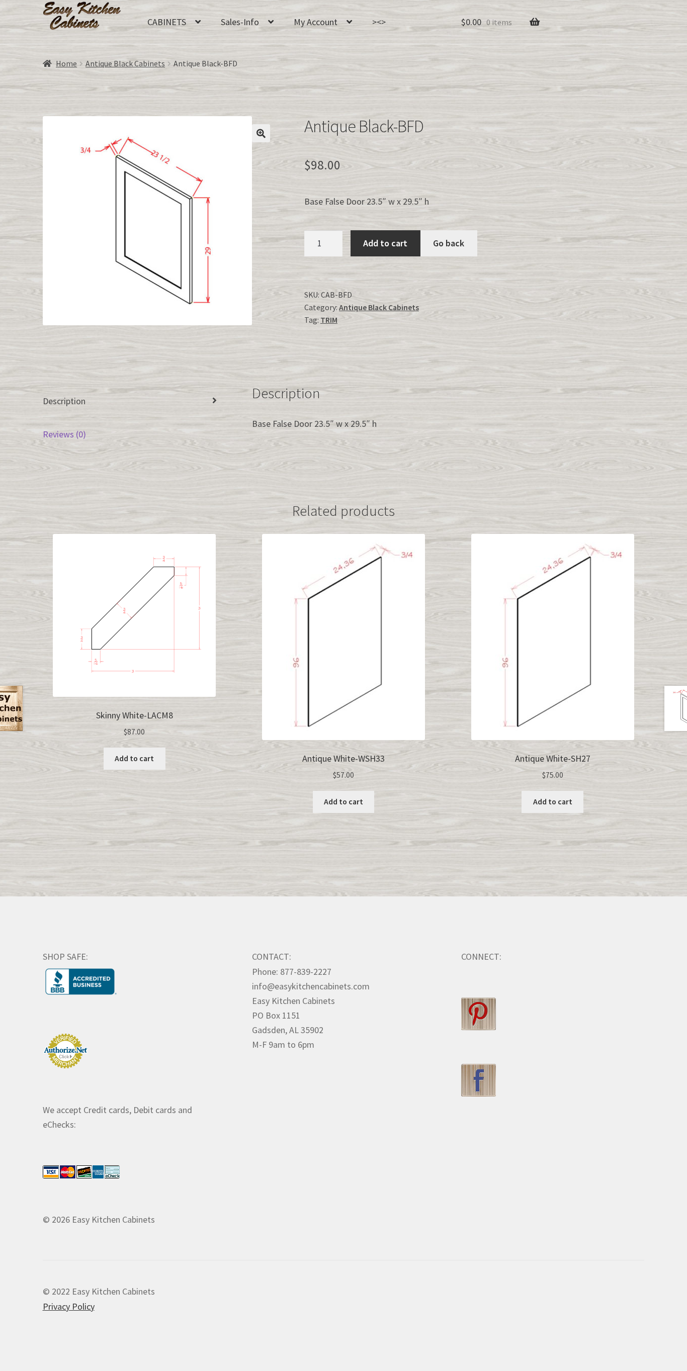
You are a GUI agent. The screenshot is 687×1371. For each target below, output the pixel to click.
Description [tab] (64, 401)
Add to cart (385, 243)
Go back (448, 243)
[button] (261, 133)
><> (379, 22)
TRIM (328, 320)
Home (66, 63)
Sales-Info (240, 22)
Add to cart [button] (134, 758)
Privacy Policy (69, 1306)
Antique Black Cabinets (125, 63)
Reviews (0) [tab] (64, 434)
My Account (315, 22)
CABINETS (166, 22)
